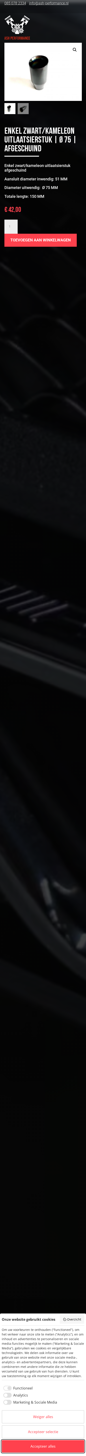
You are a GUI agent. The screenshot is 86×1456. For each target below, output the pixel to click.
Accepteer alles (43, 1446)
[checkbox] (17, 1388)
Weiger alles (43, 1416)
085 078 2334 (15, 3)
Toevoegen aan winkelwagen (40, 240)
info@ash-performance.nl (49, 3)
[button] (75, 50)
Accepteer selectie (43, 1431)
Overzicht (74, 1319)
